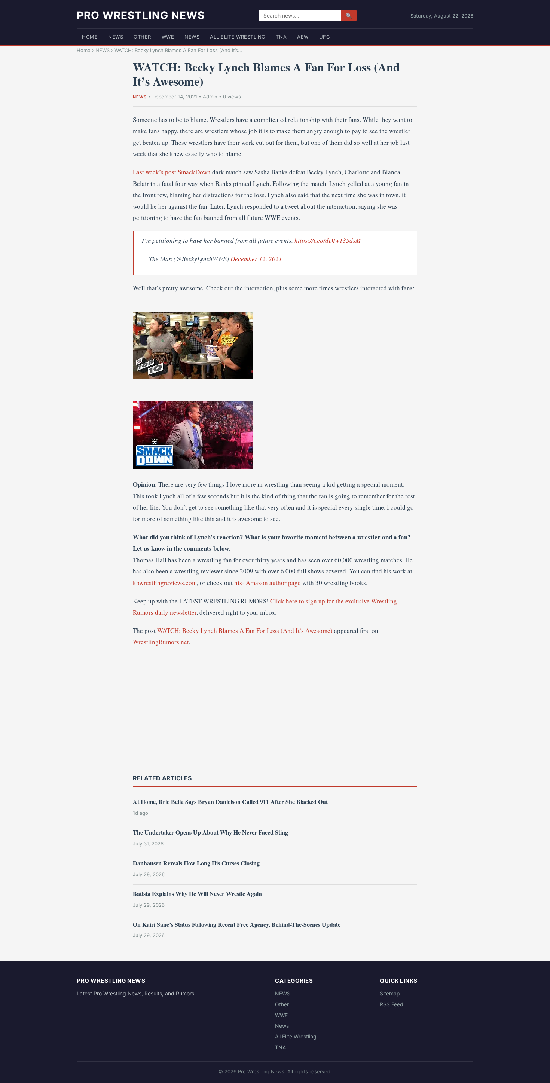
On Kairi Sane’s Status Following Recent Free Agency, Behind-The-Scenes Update (236, 924)
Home (90, 37)
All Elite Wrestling (238, 37)
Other (142, 37)
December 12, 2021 (256, 258)
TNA (281, 37)
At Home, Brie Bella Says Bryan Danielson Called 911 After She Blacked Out (230, 801)
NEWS (115, 37)
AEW (303, 37)
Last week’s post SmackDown (172, 172)
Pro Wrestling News (141, 15)
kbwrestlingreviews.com (165, 582)
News (191, 37)
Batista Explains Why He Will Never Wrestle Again (197, 893)
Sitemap (390, 993)
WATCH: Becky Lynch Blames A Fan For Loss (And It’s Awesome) (245, 630)
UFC (324, 37)
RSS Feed (391, 1004)
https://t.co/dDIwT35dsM (327, 240)
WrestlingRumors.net (161, 641)
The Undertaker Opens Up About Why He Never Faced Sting (210, 832)
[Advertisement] (275, 709)
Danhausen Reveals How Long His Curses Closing (196, 863)
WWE (168, 37)
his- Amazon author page (267, 582)
